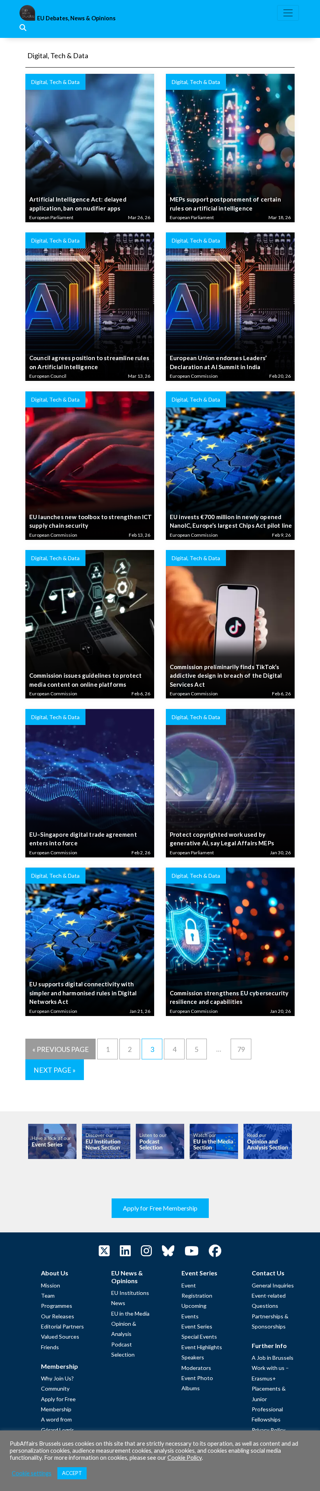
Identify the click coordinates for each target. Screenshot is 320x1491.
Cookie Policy (184, 1457)
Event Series (196, 1326)
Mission (50, 1285)
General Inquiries (273, 1285)
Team (48, 1295)
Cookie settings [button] (32, 1473)
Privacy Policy (268, 1430)
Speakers (192, 1357)
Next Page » (55, 1070)
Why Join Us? (57, 1378)
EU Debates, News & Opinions (76, 18)
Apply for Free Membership (160, 1208)
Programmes (56, 1305)
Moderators (196, 1367)
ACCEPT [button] (72, 1473)
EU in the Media (130, 1313)
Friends (50, 1347)
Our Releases (57, 1316)
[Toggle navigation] (288, 13)
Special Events (199, 1336)
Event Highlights (201, 1347)
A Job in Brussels (272, 1357)
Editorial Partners (62, 1326)
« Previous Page (60, 1049)
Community (55, 1388)
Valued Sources (60, 1336)
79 (241, 1049)
